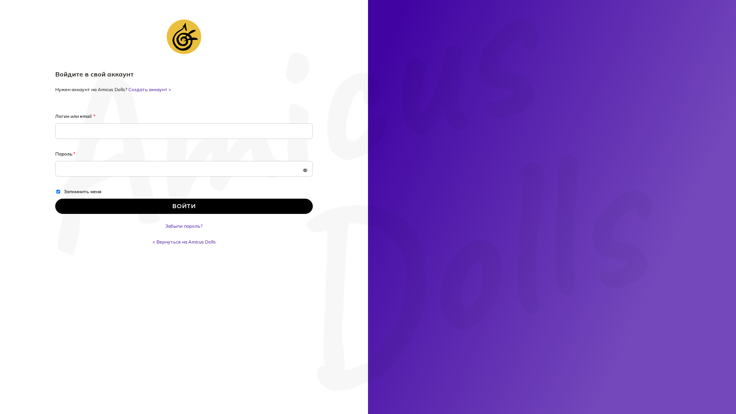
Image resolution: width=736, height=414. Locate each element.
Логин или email (74, 116)
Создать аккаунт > (150, 89)
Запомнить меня (82, 191)
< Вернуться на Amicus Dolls (184, 242)
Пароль (63, 154)
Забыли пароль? (184, 226)
